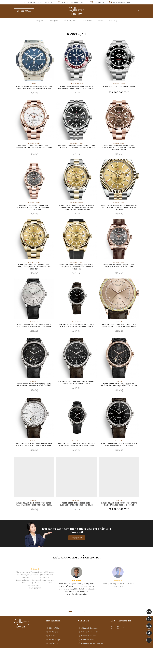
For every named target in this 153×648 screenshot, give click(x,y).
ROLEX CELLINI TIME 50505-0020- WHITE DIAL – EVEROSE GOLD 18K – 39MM (119, 504)
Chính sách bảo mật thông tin (92, 643)
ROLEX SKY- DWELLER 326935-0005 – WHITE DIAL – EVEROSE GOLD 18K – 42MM (34, 147)
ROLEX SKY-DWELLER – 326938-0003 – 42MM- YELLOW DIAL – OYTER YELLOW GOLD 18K (34, 267)
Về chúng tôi (53, 632)
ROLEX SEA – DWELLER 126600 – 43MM (119, 86)
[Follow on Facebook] (111, 628)
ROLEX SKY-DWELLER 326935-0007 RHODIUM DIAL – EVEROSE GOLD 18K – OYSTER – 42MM (33, 207)
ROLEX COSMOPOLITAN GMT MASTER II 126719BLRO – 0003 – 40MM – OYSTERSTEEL (76, 87)
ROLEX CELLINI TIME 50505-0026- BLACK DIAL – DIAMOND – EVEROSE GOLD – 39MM (34, 504)
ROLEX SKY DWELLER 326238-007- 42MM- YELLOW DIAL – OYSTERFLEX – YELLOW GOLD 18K (76, 267)
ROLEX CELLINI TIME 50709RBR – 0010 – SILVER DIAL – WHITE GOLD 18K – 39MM (34, 325)
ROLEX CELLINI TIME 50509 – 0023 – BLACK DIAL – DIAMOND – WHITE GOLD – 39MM (76, 444)
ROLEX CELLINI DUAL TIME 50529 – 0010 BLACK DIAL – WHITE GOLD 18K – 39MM (34, 385)
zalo (148, 625)
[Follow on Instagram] (117, 628)
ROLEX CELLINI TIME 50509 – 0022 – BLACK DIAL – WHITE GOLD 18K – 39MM (119, 444)
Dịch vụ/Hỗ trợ (54, 628)
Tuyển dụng (113, 21)
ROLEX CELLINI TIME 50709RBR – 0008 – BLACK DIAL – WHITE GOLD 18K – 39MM (76, 325)
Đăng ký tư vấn (76, 538)
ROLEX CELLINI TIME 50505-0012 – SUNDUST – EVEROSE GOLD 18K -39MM (76, 504)
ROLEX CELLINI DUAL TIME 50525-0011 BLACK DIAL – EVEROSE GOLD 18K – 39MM (119, 385)
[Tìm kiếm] (138, 11)
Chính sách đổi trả (87, 640)
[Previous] (14, 586)
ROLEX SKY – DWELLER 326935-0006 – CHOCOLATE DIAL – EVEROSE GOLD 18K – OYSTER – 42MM (119, 148)
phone (149, 617)
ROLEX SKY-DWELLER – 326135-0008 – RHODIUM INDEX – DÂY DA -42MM (119, 266)
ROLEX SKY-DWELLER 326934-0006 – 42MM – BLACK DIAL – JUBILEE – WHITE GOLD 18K (76, 147)
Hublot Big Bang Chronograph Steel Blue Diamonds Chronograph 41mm (34, 87)
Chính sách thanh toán (89, 628)
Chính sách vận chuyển (89, 632)
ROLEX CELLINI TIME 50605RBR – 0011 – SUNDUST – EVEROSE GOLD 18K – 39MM (119, 325)
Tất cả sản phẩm (69, 21)
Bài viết (100, 21)
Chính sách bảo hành (88, 636)
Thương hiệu (53, 21)
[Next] (139, 586)
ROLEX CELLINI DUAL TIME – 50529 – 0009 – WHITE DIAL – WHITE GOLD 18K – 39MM (34, 444)
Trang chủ (39, 21)
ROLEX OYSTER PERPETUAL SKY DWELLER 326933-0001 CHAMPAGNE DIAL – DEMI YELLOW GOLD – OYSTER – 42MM (76, 207)
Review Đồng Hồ (55, 640)
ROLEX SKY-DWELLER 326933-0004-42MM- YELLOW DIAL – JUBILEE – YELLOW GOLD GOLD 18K (119, 207)
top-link (148, 640)
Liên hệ (52, 636)
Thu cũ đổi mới (87, 21)
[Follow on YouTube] (124, 628)
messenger (149, 610)
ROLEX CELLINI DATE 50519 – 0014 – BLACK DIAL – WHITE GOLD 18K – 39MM (76, 382)
